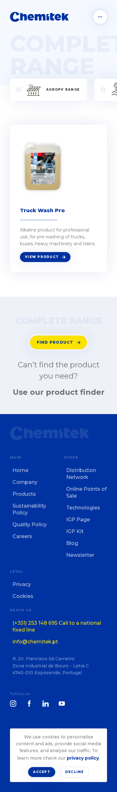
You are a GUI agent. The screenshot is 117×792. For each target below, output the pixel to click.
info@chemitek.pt (35, 642)
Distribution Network (81, 473)
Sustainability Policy (29, 509)
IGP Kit (75, 531)
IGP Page (78, 519)
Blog (72, 543)
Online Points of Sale (86, 492)
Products (24, 494)
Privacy (21, 584)
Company (24, 482)
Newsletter (80, 555)
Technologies (83, 508)
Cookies (22, 596)
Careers (22, 536)
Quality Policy (29, 524)
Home (20, 470)
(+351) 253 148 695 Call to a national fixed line (56, 626)
